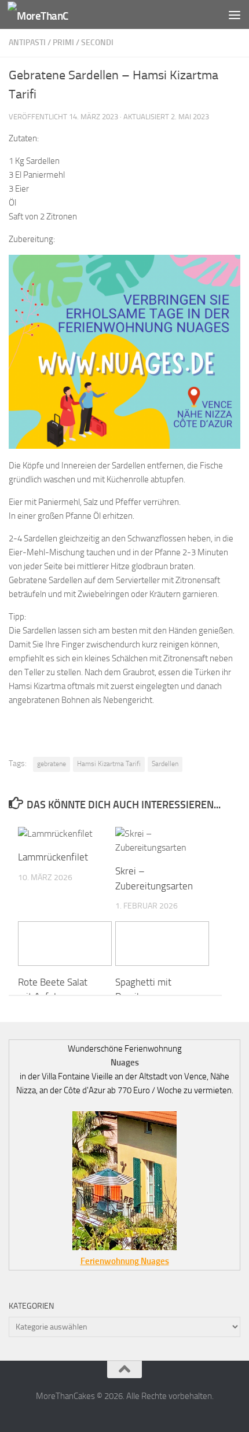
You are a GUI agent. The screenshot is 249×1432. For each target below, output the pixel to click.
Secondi (97, 42)
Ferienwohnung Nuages (124, 1261)
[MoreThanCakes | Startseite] (48, 15)
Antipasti (27, 42)
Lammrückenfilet (53, 857)
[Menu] (234, 14)
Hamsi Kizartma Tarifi (109, 764)
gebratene (51, 764)
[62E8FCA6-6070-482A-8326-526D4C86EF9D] (124, 446)
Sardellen (165, 764)
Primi (63, 42)
